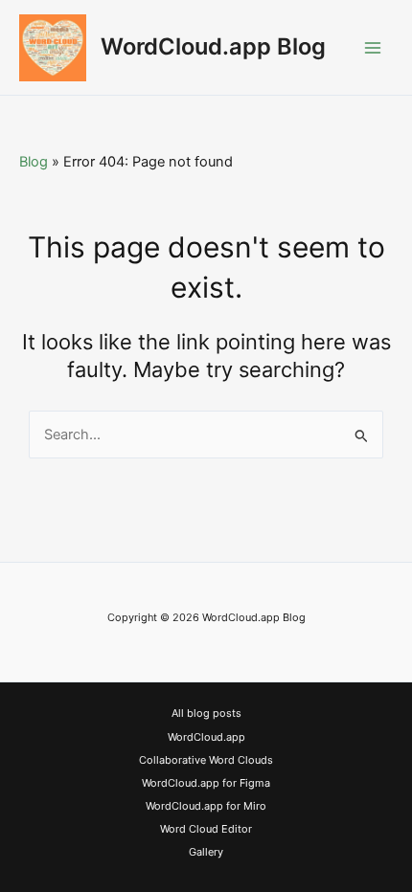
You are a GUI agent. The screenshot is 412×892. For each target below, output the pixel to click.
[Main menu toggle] (373, 48)
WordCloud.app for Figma (206, 783)
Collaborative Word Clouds (206, 760)
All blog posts (206, 713)
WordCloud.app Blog (213, 46)
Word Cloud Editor (206, 829)
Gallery (206, 852)
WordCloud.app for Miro (206, 806)
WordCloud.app (206, 737)
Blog (33, 161)
